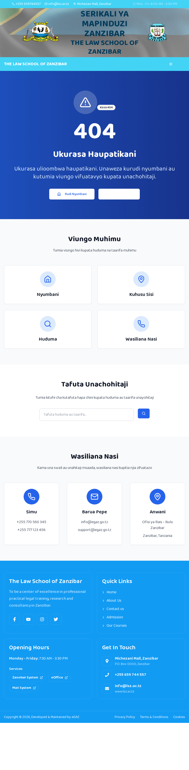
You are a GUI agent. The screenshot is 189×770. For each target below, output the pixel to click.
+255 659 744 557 (130, 675)
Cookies (179, 717)
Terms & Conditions (154, 717)
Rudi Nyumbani (76, 194)
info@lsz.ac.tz (128, 686)
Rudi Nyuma (123, 194)
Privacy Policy (125, 717)
